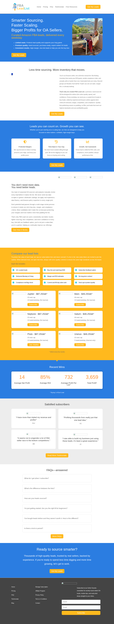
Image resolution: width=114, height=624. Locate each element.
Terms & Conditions (41, 599)
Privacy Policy (39, 595)
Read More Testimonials (57, 455)
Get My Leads (93, 7)
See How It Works (20, 230)
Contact (37, 603)
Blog (12, 603)
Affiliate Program (40, 591)
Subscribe (33, 305)
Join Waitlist (34, 345)
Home (39, 7)
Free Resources (71, 7)
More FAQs (57, 536)
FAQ (51, 7)
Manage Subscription (41, 587)
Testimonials (59, 7)
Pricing (45, 7)
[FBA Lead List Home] (20, 11)
